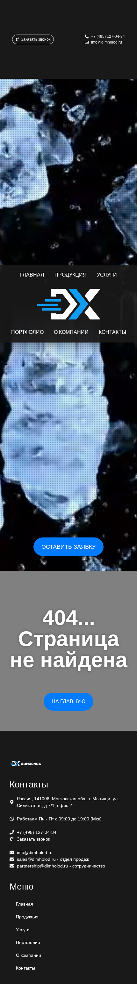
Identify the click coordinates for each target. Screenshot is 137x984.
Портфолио (28, 942)
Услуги (23, 929)
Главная (24, 904)
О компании (28, 955)
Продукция (27, 916)
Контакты (25, 968)
